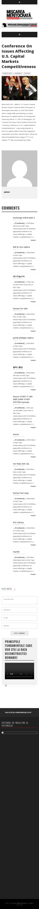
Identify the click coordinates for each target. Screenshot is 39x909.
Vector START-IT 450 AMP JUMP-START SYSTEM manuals (22, 399)
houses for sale (20, 308)
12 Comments (18, 73)
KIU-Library (18, 522)
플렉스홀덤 (18, 367)
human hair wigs (21, 493)
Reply (34, 240)
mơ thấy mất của (21, 463)
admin (7, 192)
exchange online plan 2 (24, 217)
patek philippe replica (23, 337)
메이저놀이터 (19, 276)
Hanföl (16, 551)
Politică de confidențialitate (18, 712)
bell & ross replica (21, 247)
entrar (16, 434)
